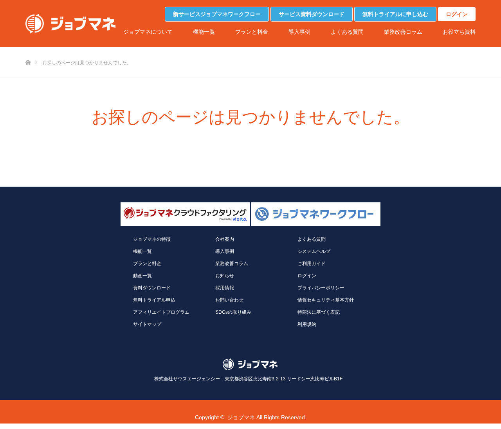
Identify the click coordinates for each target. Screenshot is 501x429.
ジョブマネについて (148, 32)
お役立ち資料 (459, 32)
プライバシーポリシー (320, 288)
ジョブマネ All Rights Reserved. (266, 417)
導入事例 (299, 32)
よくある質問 (347, 32)
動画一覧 (142, 275)
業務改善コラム (403, 32)
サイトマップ (147, 324)
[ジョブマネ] (70, 23)
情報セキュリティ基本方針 (325, 300)
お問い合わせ (229, 300)
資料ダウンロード (152, 288)
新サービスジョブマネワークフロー (217, 14)
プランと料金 (251, 32)
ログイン (457, 14)
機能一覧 (204, 32)
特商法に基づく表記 (318, 312)
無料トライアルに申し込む (395, 14)
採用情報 (224, 288)
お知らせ (224, 275)
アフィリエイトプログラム (161, 312)
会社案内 (224, 239)
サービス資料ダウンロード (311, 14)
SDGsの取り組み (233, 312)
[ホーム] (28, 50)
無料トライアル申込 (154, 300)
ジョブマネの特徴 (152, 239)
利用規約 (306, 324)
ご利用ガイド (311, 263)
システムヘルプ (313, 251)
